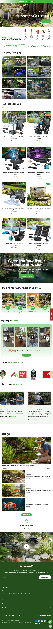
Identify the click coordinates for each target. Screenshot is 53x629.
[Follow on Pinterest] (9, 615)
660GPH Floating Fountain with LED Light (13, 172)
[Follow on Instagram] (6, 615)
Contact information (6, 624)
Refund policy (5, 622)
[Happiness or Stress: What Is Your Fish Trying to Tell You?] (13, 490)
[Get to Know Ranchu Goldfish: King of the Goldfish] (13, 504)
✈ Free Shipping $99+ (23, 1)
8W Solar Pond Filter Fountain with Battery (14, 137)
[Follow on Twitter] (19, 615)
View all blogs (26, 514)
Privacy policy (12, 622)
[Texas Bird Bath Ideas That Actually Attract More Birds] (13, 476)
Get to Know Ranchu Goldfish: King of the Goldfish (37, 504)
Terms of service (20, 622)
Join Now (26, 355)
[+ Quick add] (23, 132)
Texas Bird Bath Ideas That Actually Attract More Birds (38, 476)
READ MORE (49, 468)
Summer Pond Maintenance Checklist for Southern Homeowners (18, 465)
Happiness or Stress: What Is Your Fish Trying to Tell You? (38, 490)
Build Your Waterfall (9, 21)
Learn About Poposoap (26, 276)
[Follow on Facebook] (3, 615)
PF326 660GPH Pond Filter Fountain (14, 244)
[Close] (51, 310)
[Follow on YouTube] (13, 615)
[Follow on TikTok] (16, 615)
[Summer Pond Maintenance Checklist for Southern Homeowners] (26, 450)
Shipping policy (28, 622)
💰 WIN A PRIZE (51, 316)
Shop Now (31, 1)
